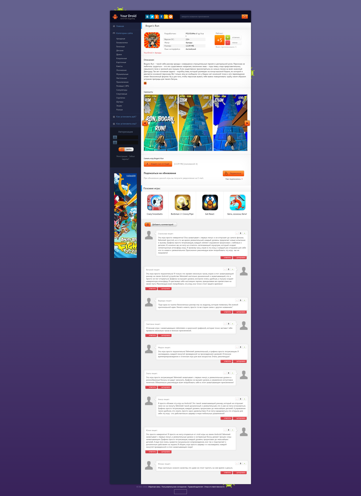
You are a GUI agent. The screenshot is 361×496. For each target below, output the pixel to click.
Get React (209, 213)
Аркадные (120, 38)
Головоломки (122, 42)
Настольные (121, 78)
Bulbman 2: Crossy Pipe (182, 213)
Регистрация (121, 156)
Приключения (122, 82)
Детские (119, 50)
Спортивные (121, 94)
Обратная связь (154, 487)
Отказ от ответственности (214, 487)
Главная (120, 26)
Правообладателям (195, 487)
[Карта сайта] (166, 17)
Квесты (119, 66)
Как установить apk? (126, 116)
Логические (121, 70)
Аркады (158, 52)
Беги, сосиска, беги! (237, 213)
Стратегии (120, 98)
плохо (232, 42)
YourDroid (148, 52)
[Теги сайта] (171, 17)
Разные (119, 109)
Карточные (121, 62)
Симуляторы (121, 90)
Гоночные (120, 46)
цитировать (240, 257)
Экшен (119, 105)
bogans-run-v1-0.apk (160, 164)
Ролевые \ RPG (122, 86)
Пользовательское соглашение (174, 487)
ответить (227, 257)
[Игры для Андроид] (124, 17)
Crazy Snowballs (155, 213)
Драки (119, 54)
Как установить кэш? (126, 123)
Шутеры (119, 101)
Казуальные (121, 58)
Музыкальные (122, 74)
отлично (233, 37)
